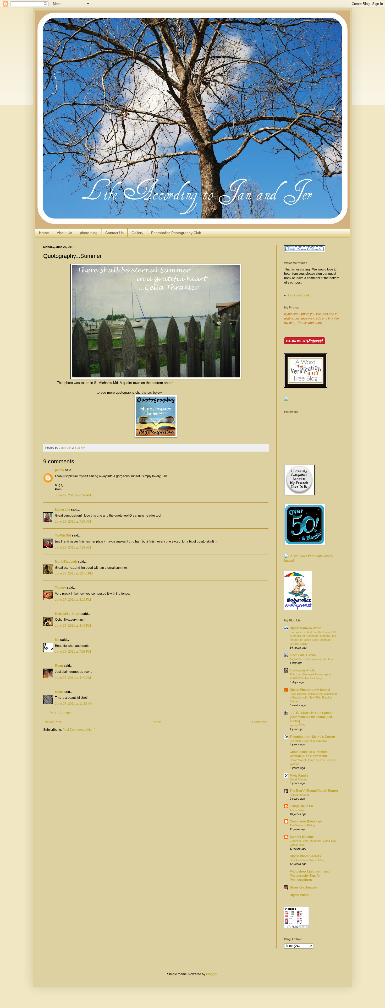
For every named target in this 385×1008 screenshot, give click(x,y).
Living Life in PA (301, 806)
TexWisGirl (63, 535)
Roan (59, 666)
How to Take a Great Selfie (307, 860)
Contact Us (114, 233)
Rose (59, 692)
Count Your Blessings (306, 821)
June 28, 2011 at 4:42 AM (73, 678)
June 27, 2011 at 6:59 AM (73, 495)
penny (59, 470)
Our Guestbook (299, 295)
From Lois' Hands (303, 655)
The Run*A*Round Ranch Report (314, 791)
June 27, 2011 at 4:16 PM (73, 599)
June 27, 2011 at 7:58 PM (73, 651)
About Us (64, 233)
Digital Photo (299, 895)
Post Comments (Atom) (79, 729)
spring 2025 (297, 725)
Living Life (62, 509)
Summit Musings (302, 837)
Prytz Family (299, 775)
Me (57, 640)
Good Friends (298, 779)
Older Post (259, 722)
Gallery (137, 233)
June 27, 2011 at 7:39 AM (73, 547)
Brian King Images (303, 887)
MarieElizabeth (66, 561)
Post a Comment (61, 713)
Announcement (299, 794)
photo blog (88, 233)
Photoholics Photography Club (176, 233)
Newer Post (53, 722)
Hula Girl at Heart (68, 614)
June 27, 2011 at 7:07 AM (73, 521)
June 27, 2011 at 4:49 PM (73, 625)
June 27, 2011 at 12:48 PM (74, 573)
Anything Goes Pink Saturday (308, 740)
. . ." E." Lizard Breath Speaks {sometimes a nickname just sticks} (311, 717)
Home (44, 233)
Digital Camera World (305, 628)
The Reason (297, 810)
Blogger (211, 974)
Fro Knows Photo (302, 670)
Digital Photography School (310, 690)
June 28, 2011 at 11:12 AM (73, 704)
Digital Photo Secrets (305, 856)
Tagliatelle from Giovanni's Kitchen (311, 659)
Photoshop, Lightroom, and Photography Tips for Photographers (309, 876)
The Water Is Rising (302, 825)
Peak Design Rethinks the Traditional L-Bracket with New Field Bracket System (313, 697)
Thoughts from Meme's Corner (312, 737)
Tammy (60, 587)
